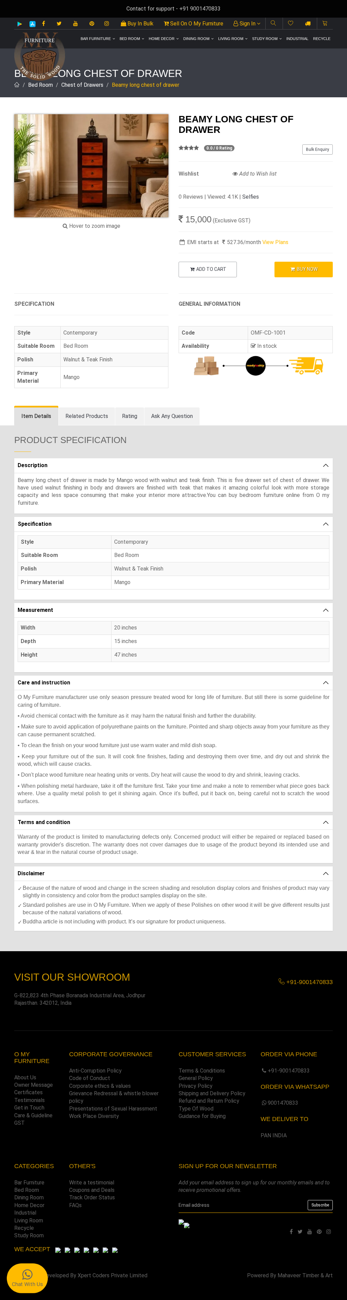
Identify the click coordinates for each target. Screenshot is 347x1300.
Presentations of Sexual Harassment (113, 1108)
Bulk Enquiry (317, 149)
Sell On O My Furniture (196, 23)
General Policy (196, 1078)
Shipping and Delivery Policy (212, 1093)
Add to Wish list (257, 174)
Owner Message (33, 1085)
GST (19, 1123)
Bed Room (130, 39)
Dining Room (196, 39)
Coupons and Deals (92, 1190)
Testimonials (29, 1100)
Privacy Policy (195, 1086)
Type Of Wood (196, 1108)
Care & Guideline (33, 1115)
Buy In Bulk (140, 23)
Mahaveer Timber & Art (305, 1275)
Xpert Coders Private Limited (112, 1275)
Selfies (250, 197)
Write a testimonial (91, 1182)
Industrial (297, 39)
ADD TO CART (210, 269)
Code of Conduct (89, 1078)
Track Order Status (92, 1197)
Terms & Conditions (202, 1070)
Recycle (321, 39)
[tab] (36, 416)
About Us (25, 1077)
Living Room (230, 39)
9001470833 (283, 1103)
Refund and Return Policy (209, 1101)
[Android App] (19, 23)
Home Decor (162, 39)
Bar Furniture (96, 39)
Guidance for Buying (202, 1116)
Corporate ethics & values (100, 1086)
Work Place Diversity (94, 1116)
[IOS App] (30, 24)
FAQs (75, 1205)
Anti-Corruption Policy (95, 1070)
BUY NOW (307, 269)
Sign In (247, 23)
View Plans (275, 242)
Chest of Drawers (82, 85)
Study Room (265, 39)
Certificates (28, 1092)
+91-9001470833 (289, 1070)
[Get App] (186, 1225)
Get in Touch (29, 1107)
